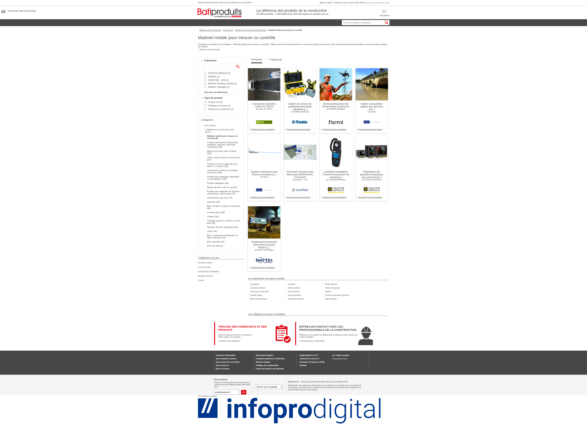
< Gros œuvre (209, 125)
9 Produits (256, 59)
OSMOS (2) (213, 76)
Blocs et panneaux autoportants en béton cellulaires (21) (222, 236)
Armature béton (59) (216, 212)
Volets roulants (294, 288)
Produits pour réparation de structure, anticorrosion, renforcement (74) (223, 192)
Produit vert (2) (215, 102)
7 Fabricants (275, 59)
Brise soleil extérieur (258, 299)
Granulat (291, 284)
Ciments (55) (212, 216)
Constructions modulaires (208, 272)
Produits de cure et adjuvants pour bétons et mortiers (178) (222, 165)
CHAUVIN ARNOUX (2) (219, 73)
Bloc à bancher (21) (215, 242)
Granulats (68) (213, 202)
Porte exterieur (331, 284)
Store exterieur (294, 291)
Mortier (328, 291)
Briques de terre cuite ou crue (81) (222, 187)
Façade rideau (256, 295)
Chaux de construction (259, 291)
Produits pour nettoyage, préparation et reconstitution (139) (223, 178)
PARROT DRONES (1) (219, 87)
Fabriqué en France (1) (219, 105)
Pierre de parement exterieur (337, 295)
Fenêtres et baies (205, 263)
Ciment (201, 280)
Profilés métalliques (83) (218, 183)
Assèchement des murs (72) (219, 198)
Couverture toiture (257, 288)
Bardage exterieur (205, 276)
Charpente (254, 284)
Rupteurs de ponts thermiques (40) (222, 227)
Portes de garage (332, 288)
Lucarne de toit (204, 267)
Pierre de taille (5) (215, 246)
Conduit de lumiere (296, 299)
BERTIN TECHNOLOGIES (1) (222, 83)
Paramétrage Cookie (339, 359)
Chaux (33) (212, 231)
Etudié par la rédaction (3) (220, 109)
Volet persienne (294, 295)
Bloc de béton (331, 299)
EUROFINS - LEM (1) (218, 80)
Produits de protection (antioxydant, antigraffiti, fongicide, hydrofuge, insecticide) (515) (223, 144)
